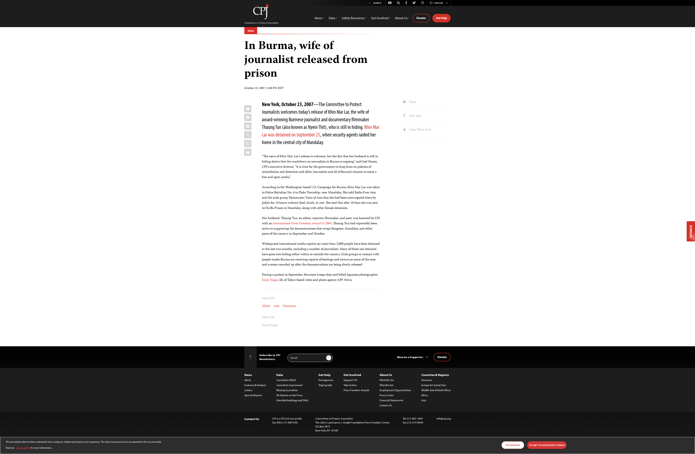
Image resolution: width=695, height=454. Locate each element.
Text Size (414, 116)
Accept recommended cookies (547, 445)
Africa (424, 395)
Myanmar (289, 306)
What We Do (386, 380)
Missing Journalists (287, 390)
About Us (386, 375)
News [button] (318, 18)
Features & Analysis (255, 385)
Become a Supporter (410, 357)
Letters (248, 390)
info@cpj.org (443, 418)
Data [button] (332, 18)
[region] (347, 445)
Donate (421, 18)
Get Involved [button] (379, 18)
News (248, 375)
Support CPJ (350, 380)
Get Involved (352, 375)
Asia (276, 306)
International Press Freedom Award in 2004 (302, 223)
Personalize (513, 445)
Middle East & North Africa (436, 390)
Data (279, 375)
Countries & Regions (435, 375)
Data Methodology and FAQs (292, 400)
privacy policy (23, 448)
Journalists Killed (286, 380)
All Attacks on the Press (289, 395)
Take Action (350, 385)
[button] (446, 3)
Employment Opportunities (395, 390)
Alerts (251, 30)
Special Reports (253, 395)
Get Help (441, 18)
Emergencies (326, 380)
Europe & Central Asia (433, 385)
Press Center (387, 395)
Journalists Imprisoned (289, 385)
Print (412, 102)
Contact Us (386, 405)
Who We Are (386, 385)
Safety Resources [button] (353, 18)
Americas (426, 380)
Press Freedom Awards (356, 390)
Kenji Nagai (270, 280)
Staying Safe (325, 385)
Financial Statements (391, 400)
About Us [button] (401, 18)
